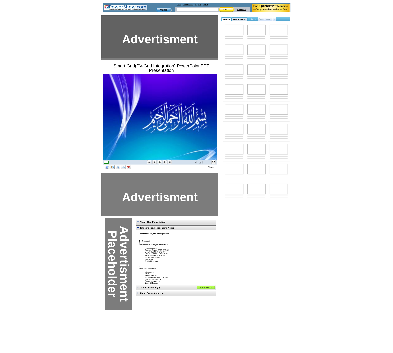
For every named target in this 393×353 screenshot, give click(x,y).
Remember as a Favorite (129, 167)
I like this (123, 167)
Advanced (241, 10)
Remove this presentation (107, 167)
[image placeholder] (234, 30)
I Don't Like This (118, 167)
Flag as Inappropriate (113, 167)
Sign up (198, 5)
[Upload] (164, 10)
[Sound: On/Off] (196, 162)
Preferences (188, 5)
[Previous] (154, 162)
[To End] (169, 162)
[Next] (164, 162)
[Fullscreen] (213, 162)
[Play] (159, 162)
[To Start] (149, 162)
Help (179, 5)
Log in (205, 5)
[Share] (206, 167)
